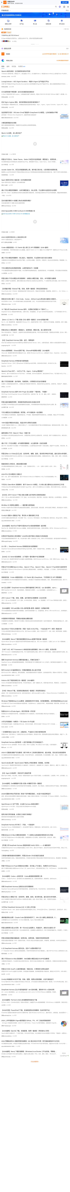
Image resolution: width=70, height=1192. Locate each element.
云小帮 (3, 974)
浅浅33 (3, 479)
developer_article (5, 76)
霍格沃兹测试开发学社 (6, 376)
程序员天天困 (4, 830)
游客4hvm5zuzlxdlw (6, 943)
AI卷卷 (3, 252)
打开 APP (64, 2)
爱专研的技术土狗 (5, 428)
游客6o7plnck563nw (6, 294)
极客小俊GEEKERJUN (7, 117)
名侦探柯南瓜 (4, 175)
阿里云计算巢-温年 (6, 510)
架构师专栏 (4, 397)
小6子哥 (3, 1005)
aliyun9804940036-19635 (7, 520)
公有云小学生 (4, 489)
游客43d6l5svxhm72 (6, 355)
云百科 (3, 871)
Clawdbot (3, 582)
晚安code (3, 747)
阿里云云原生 (4, 86)
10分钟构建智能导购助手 (62, 60)
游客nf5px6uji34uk (6, 891)
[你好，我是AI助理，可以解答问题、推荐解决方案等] (60, 7)
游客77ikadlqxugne (6, 1025)
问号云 (3, 263)
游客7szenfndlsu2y (6, 206)
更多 (67, 48)
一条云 (3, 195)
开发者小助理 (4, 154)
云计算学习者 (4, 335)
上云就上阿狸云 (5, 737)
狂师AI (3, 551)
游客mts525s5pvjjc (6, 634)
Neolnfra (3, 366)
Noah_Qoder (4, 727)
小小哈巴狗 (4, 273)
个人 (67, 10)
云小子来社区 (4, 164)
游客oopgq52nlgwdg (6, 541)
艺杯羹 (3, 469)
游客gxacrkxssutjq (5, 706)
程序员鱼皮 (4, 314)
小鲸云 (3, 861)
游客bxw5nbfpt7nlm (6, 603)
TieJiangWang (5, 850)
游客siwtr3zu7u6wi (6, 304)
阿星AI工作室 (4, 912)
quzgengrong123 (5, 345)
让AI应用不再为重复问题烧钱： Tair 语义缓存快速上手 (55, 54)
